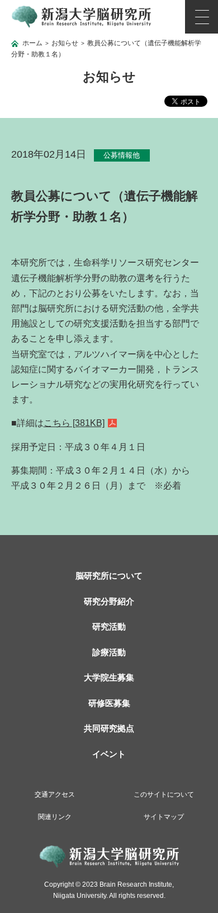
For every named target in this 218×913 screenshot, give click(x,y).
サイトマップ (164, 817)
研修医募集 (109, 703)
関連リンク (55, 817)
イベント (109, 754)
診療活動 (109, 652)
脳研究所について (109, 575)
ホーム (32, 43)
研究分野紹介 (109, 601)
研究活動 (109, 626)
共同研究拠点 (109, 728)
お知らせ (64, 43)
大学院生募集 (109, 677)
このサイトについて (164, 794)
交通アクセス (55, 794)
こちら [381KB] (74, 423)
